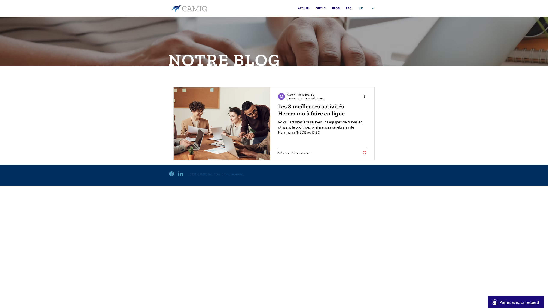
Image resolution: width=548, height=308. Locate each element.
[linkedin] (180, 173)
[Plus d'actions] (366, 96)
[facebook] (171, 173)
